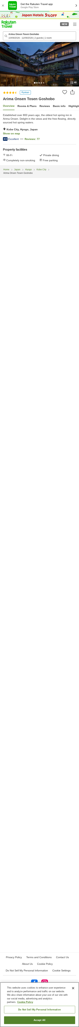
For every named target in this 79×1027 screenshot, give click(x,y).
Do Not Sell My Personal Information (39, 1009)
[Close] (73, 988)
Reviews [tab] (45, 106)
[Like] (64, 92)
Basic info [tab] (59, 106)
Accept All (39, 1020)
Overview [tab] (9, 105)
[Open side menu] (75, 24)
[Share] (72, 92)
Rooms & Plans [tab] (27, 106)
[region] (39, 1004)
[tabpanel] (39, 137)
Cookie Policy (25, 1002)
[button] (8, 24)
